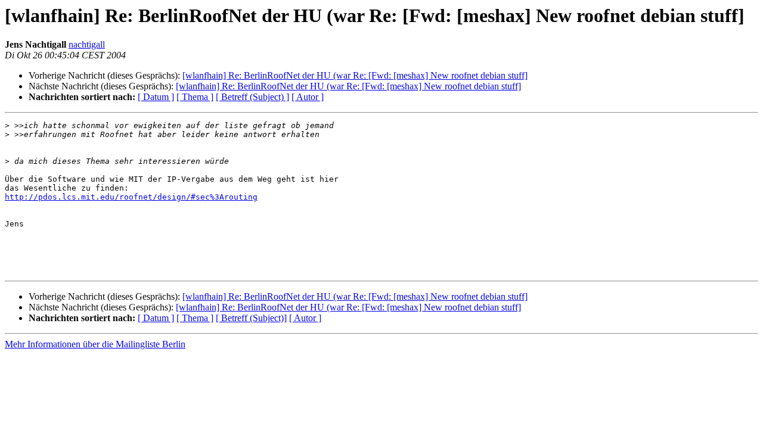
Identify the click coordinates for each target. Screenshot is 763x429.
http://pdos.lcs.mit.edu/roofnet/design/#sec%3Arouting (131, 196)
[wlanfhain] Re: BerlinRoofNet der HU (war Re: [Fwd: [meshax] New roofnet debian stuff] (355, 75)
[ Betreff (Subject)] (251, 318)
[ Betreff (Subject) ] (252, 97)
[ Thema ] (194, 97)
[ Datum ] (156, 97)
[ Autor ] (307, 97)
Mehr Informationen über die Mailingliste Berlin (95, 344)
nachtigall (87, 44)
